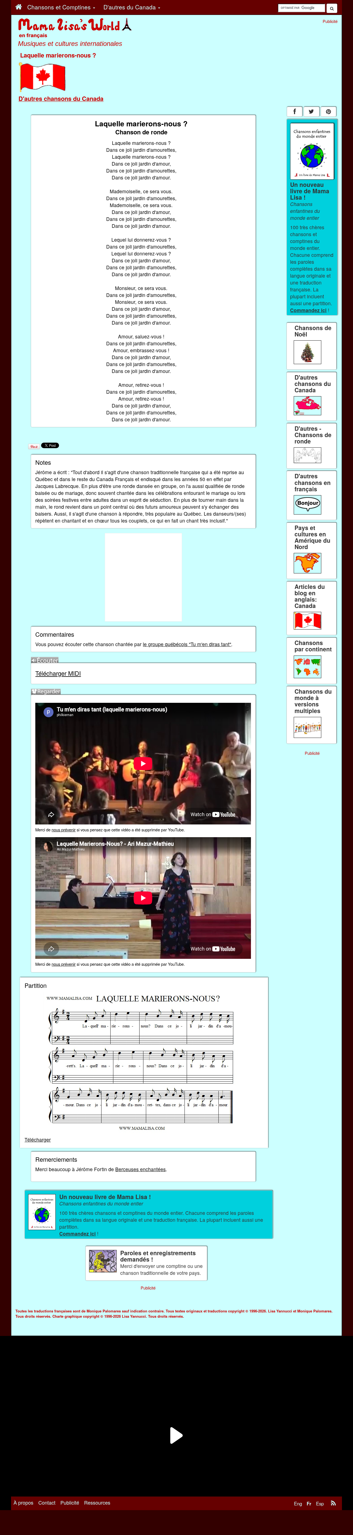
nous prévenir (64, 829)
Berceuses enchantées (140, 1169)
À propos (23, 1502)
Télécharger (38, 1139)
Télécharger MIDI (58, 673)
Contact (46, 1502)
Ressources (97, 1502)
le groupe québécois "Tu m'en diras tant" (187, 644)
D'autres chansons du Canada (60, 98)
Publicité (69, 1502)
